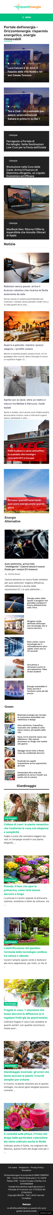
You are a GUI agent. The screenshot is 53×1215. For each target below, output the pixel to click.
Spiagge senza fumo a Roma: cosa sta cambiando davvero (31, 751)
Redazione (24, 1167)
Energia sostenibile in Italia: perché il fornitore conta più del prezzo (37, 690)
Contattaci (26, 1198)
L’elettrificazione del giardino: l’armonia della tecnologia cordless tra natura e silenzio (25, 952)
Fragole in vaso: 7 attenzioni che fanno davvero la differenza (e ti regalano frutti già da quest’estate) (26, 1014)
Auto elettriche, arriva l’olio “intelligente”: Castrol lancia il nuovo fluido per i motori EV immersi (25, 567)
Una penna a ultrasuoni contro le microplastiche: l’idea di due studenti (37, 668)
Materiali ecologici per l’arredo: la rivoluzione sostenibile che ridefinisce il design (31, 717)
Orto (7, 1127)
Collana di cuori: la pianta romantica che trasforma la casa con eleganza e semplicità (26, 828)
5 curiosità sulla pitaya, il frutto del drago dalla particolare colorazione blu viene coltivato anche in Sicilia (26, 1137)
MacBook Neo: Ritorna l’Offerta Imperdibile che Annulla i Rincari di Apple (26, 232)
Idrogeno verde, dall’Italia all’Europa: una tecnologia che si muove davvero (37, 624)
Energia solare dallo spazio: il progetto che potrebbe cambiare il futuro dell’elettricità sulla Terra (37, 603)
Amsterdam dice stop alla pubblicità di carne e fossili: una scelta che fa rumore (32, 774)
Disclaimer (26, 1170)
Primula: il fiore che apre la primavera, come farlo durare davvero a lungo (22, 890)
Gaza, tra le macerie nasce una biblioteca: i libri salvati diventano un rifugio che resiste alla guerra (32, 740)
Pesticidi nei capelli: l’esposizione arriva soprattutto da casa (32, 763)
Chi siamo (12, 1167)
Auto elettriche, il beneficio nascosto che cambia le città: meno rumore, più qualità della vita (31, 728)
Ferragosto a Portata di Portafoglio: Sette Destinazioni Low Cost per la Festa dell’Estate (26, 144)
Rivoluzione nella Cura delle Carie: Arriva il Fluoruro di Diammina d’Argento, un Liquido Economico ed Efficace (25, 171)
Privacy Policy (37, 1167)
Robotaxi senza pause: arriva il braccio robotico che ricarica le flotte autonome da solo (26, 290)
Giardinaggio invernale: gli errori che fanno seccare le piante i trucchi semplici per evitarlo (26, 1075)
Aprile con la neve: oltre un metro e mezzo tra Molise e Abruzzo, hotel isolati (25, 403)
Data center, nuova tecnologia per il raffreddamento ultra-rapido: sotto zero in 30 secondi (37, 646)
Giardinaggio (10, 818)
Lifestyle (13, 135)
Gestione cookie (46, 1213)
